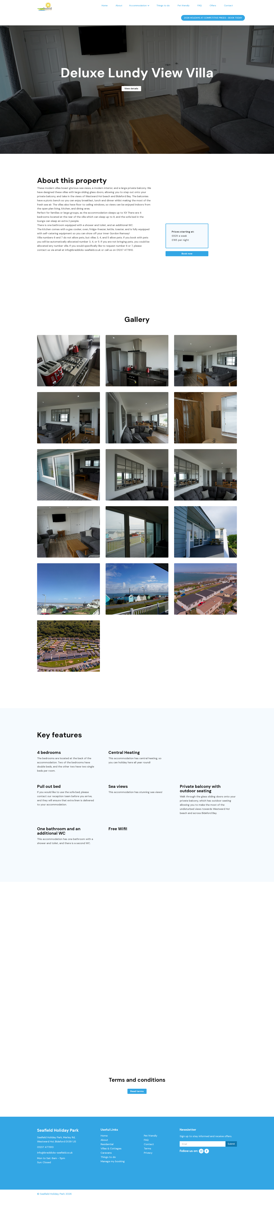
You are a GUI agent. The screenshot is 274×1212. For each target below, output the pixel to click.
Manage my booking (113, 1161)
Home (105, 5)
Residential (107, 1144)
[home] (44, 5)
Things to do (163, 5)
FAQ (200, 5)
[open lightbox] (68, 360)
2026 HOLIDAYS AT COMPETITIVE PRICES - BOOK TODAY (213, 17)
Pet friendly (184, 5)
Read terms (137, 1091)
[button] (139, 5)
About (119, 5)
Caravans (106, 1152)
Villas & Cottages (111, 1148)
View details (131, 88)
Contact (228, 5)
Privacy (148, 1152)
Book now (187, 253)
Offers (213, 5)
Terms (147, 1148)
